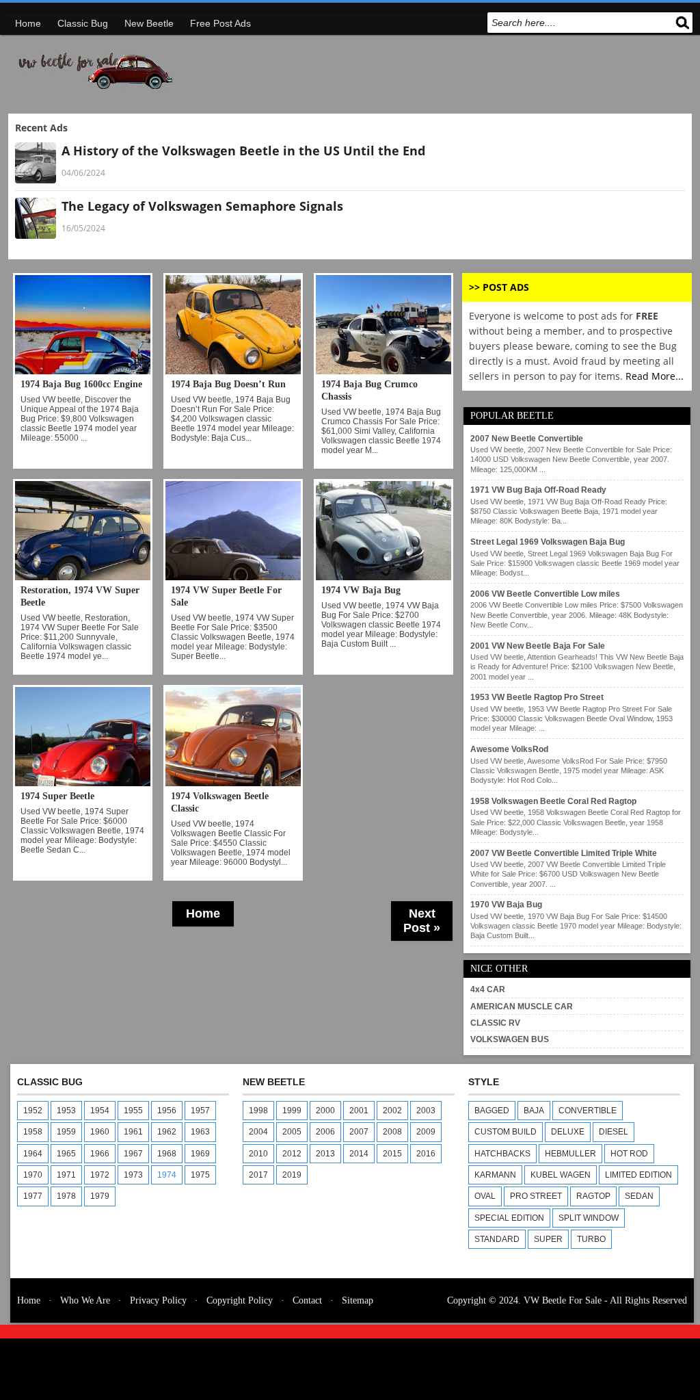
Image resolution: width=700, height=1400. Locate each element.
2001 (358, 1110)
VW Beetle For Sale (563, 1300)
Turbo (591, 1239)
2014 (358, 1153)
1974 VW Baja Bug (361, 590)
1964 (32, 1153)
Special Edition (509, 1218)
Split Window (588, 1218)
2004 (258, 1132)
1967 (133, 1153)
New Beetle (149, 23)
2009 (425, 1132)
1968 (166, 1153)
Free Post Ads (220, 23)
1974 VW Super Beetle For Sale (226, 596)
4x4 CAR (487, 989)
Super (548, 1239)
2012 (291, 1153)
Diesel (613, 1132)
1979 (99, 1196)
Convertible (587, 1110)
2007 (358, 1132)
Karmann (495, 1175)
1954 (99, 1110)
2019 (291, 1175)
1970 (32, 1175)
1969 (200, 1153)
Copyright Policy (239, 1300)
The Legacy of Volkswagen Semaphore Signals (202, 206)
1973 (133, 1175)
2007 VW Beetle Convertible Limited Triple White (563, 853)
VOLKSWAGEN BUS (509, 1039)
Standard (497, 1239)
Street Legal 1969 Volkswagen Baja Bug (547, 542)
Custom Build (505, 1132)
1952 (32, 1110)
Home (28, 23)
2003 (425, 1110)
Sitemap (357, 1300)
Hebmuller (570, 1153)
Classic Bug (82, 23)
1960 (99, 1132)
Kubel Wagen (560, 1175)
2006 (325, 1132)
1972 (99, 1175)
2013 (325, 1153)
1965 (66, 1153)
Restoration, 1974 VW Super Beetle (80, 596)
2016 (425, 1153)
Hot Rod (629, 1153)
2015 (392, 1153)
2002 (392, 1110)
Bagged (491, 1110)
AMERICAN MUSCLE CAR (521, 1006)
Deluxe (567, 1132)
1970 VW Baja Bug (506, 904)
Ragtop (593, 1196)
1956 (166, 1110)
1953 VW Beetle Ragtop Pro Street (537, 697)
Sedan (639, 1196)
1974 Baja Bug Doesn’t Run (228, 384)
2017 (258, 1175)
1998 (258, 1110)
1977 (32, 1196)
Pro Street (536, 1196)
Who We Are (85, 1300)
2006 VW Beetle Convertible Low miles (545, 594)
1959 (66, 1132)
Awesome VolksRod (509, 749)
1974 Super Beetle (57, 796)
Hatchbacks (502, 1153)
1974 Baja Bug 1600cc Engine (81, 384)
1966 (99, 1153)
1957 (200, 1110)
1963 (200, 1132)
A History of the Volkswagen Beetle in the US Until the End (243, 150)
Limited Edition (638, 1175)
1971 (66, 1175)
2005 (291, 1132)
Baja (534, 1110)
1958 (32, 1132)
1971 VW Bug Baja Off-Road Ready (538, 490)
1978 (66, 1196)
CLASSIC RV (495, 1023)
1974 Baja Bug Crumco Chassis (369, 390)
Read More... (654, 376)
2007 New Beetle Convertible (526, 438)
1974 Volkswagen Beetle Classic (220, 802)
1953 (66, 1110)
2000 (325, 1110)
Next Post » (421, 921)
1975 (200, 1175)
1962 (166, 1132)
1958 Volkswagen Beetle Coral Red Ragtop (553, 801)
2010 (258, 1153)
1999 (291, 1110)
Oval (485, 1196)
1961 (133, 1132)
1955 (133, 1110)
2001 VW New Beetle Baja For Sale (537, 646)
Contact (307, 1300)
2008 (392, 1132)
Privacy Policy (158, 1300)
